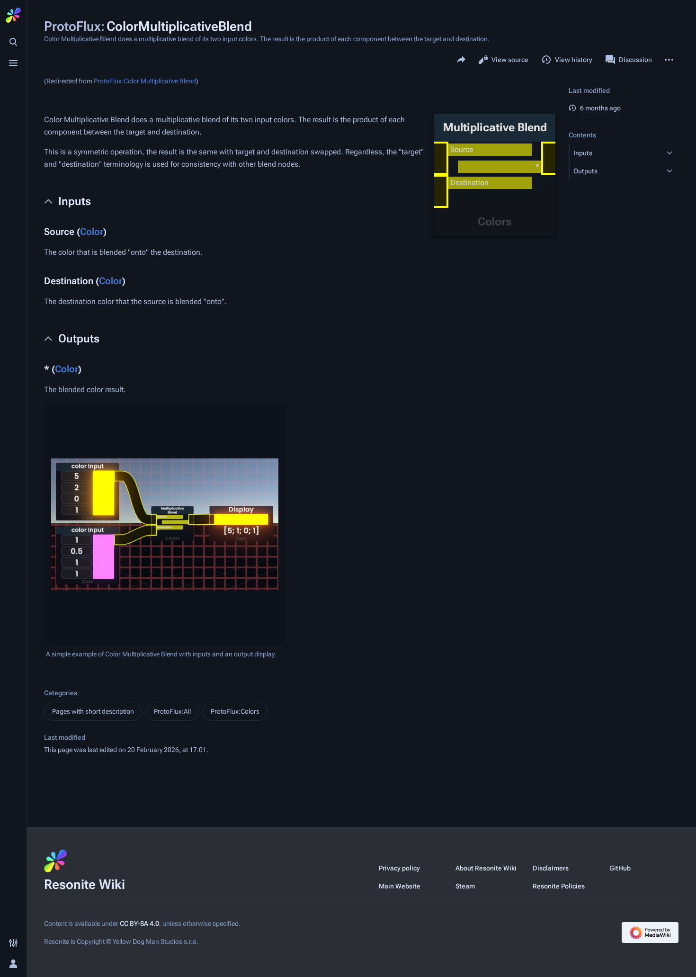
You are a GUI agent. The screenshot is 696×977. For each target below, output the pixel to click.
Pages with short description (93, 711)
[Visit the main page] (13, 15)
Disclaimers (551, 868)
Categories (60, 693)
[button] (615, 153)
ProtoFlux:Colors (235, 711)
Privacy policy (399, 868)
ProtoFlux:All (172, 711)
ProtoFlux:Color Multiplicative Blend (145, 81)
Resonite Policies (559, 886)
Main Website (399, 886)
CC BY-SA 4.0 (139, 923)
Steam (465, 886)
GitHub (620, 868)
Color (91, 231)
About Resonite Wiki (486, 868)
